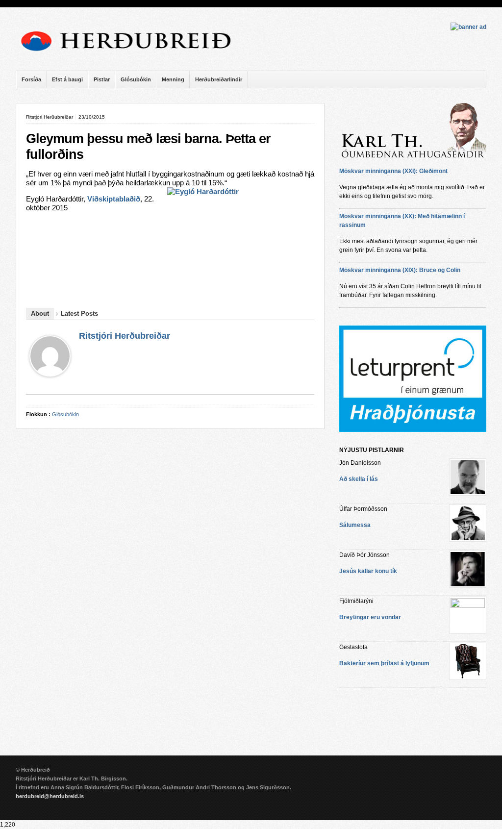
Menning (173, 79)
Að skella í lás (358, 479)
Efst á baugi (67, 79)
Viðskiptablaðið (113, 199)
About (40, 313)
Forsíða (31, 79)
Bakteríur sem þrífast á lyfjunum (384, 663)
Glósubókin (136, 79)
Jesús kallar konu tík (368, 571)
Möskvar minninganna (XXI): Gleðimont (393, 171)
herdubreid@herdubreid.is (50, 796)
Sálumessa (355, 525)
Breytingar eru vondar (370, 617)
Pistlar (102, 79)
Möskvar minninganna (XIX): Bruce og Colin (399, 270)
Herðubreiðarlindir (218, 79)
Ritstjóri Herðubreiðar (124, 336)
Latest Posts (79, 313)
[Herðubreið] (131, 53)
